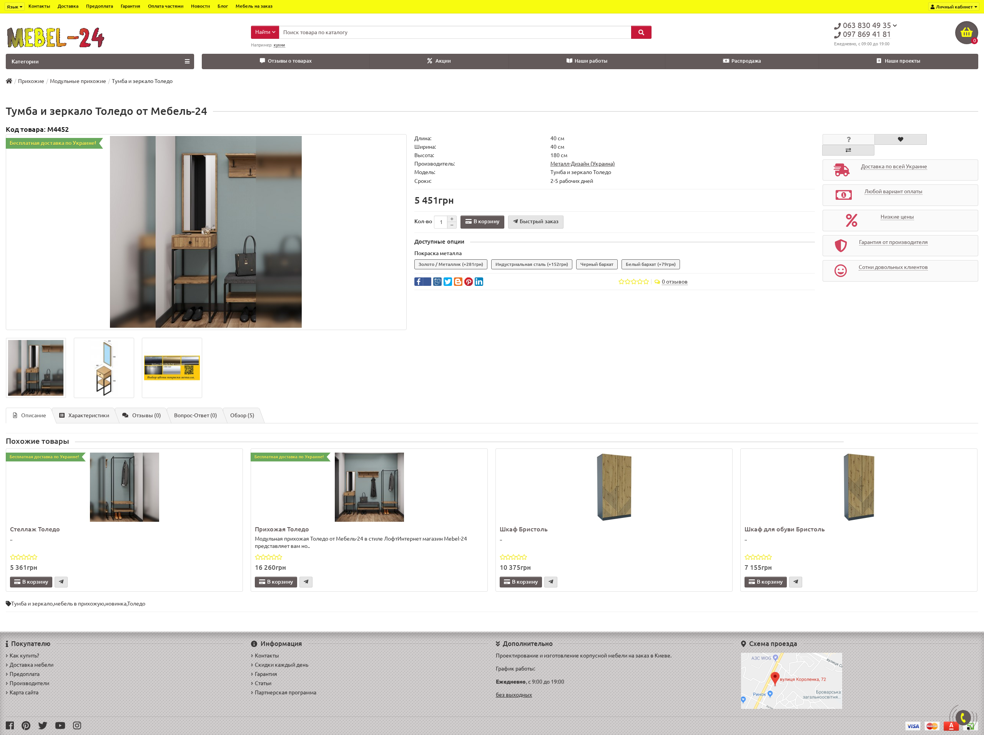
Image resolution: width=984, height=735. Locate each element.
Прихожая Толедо (282, 529)
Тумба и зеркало (32, 604)
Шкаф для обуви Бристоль (785, 529)
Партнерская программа (285, 692)
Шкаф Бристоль (524, 529)
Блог (223, 5)
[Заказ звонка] (963, 717)
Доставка (68, 5)
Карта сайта (24, 692)
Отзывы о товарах (290, 61)
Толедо (136, 604)
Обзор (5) (242, 415)
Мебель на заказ (254, 5)
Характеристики (88, 415)
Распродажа (746, 61)
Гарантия (130, 5)
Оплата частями (165, 5)
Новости (200, 5)
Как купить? (24, 655)
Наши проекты (902, 61)
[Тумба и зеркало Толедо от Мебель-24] (206, 232)
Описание (33, 415)
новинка (115, 604)
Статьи (263, 683)
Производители (29, 683)
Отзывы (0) (146, 415)
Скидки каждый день (281, 665)
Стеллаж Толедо (35, 529)
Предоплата (99, 5)
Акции (443, 61)
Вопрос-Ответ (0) (195, 415)
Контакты (39, 5)
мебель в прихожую (79, 604)
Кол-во (423, 221)
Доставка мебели (31, 665)
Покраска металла (438, 253)
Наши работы (591, 61)
